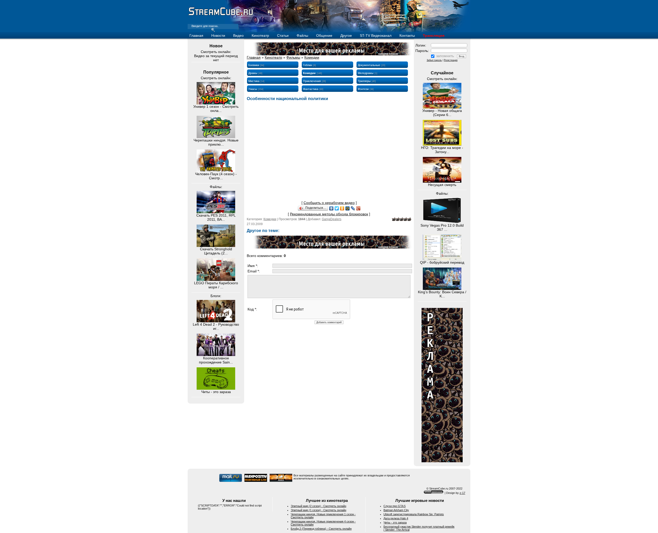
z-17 (462, 492)
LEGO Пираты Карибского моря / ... (216, 285)
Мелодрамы (365, 73)
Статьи (283, 35)
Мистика (253, 81)
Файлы (302, 35)
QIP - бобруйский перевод (442, 262)
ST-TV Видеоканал (375, 35)
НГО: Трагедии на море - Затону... (442, 150)
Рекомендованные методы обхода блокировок (329, 214)
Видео (238, 35)
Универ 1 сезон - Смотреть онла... (216, 108)
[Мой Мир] (347, 208)
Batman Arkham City (396, 510)
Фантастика (310, 89)
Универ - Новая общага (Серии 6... (442, 113)
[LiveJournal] (353, 208)
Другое (346, 35)
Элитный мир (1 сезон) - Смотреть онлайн (318, 510)
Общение (324, 35)
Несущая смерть (442, 185)
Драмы (252, 73)
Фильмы (293, 57)
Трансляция (433, 35)
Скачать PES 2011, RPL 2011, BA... (216, 217)
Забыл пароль (434, 60)
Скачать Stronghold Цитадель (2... (216, 251)
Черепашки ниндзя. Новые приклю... (216, 142)
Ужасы (252, 89)
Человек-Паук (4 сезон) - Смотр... (216, 176)
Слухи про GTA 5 (394, 506)
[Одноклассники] (342, 208)
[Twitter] (337, 208)
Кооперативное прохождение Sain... (216, 360)
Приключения (312, 81)
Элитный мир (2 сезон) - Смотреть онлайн (318, 506)
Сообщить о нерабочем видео (329, 203)
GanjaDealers (331, 219)
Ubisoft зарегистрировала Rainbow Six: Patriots (413, 514)
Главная (196, 35)
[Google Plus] (358, 208)
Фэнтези (363, 89)
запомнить (445, 56)
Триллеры (364, 81)
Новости (218, 35)
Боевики (253, 65)
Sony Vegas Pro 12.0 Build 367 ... (442, 227)
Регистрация (451, 60)
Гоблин (307, 65)
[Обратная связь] (442, 461)
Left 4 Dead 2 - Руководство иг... (216, 326)
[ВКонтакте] (331, 208)
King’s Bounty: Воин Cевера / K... (442, 294)
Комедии (311, 57)
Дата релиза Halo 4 (395, 518)
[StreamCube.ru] (220, 15)
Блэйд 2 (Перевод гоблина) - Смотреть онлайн (321, 528)
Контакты (407, 35)
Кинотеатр (260, 35)
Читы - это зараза (216, 392)
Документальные (369, 65)
